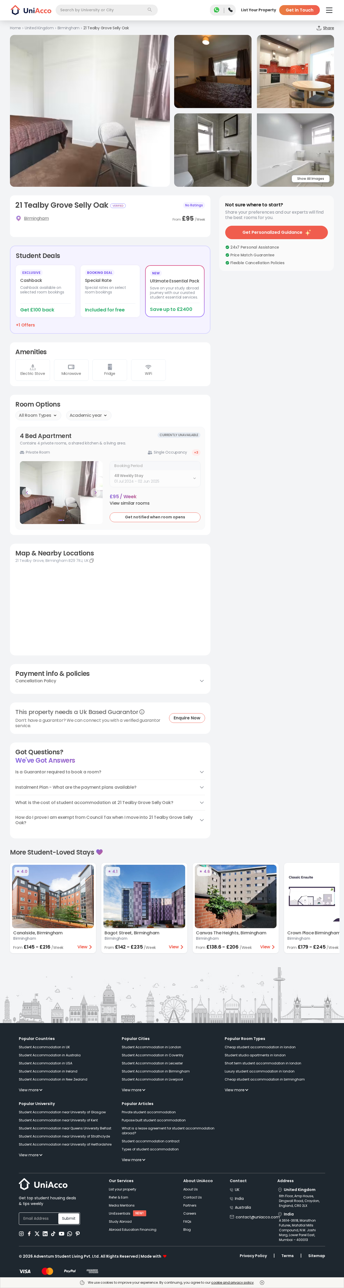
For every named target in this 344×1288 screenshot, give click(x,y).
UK (237, 1189)
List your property (122, 1189)
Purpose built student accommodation (154, 1120)
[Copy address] (91, 560)
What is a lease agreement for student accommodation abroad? (168, 1130)
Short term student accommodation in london (263, 1063)
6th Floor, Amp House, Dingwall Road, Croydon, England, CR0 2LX (299, 1201)
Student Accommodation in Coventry (153, 1055)
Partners (189, 1205)
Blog (187, 1229)
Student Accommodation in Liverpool (152, 1079)
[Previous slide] (27, 492)
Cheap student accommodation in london (260, 1047)
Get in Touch (299, 10)
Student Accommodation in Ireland (48, 1071)
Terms (287, 1255)
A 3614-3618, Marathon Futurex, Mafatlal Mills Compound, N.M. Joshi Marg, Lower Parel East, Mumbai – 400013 (297, 1230)
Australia (243, 1207)
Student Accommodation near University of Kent (58, 1120)
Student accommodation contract (151, 1141)
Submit (69, 1218)
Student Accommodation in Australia (50, 1055)
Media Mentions (122, 1205)
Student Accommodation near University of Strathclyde (64, 1136)
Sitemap (316, 1255)
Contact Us (192, 1197)
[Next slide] (96, 492)
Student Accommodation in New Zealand (53, 1079)
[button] (130, 503)
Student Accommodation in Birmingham (156, 1071)
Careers (189, 1213)
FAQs (187, 1221)
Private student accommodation (149, 1112)
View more (29, 1090)
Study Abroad (120, 1221)
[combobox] (107, 10)
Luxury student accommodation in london (260, 1071)
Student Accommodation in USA (45, 1063)
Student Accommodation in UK (44, 1047)
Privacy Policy (253, 1255)
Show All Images (310, 178)
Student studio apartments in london (255, 1055)
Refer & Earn (118, 1197)
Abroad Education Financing (132, 1229)
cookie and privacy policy (232, 1282)
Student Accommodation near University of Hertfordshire (65, 1144)
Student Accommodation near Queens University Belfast (65, 1128)
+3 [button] (196, 452)
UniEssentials (119, 1213)
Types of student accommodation (150, 1149)
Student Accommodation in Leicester (152, 1063)
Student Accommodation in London (151, 1047)
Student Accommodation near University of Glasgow (62, 1112)
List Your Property (258, 10)
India (239, 1198)
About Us (190, 1189)
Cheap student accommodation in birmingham (265, 1079)
